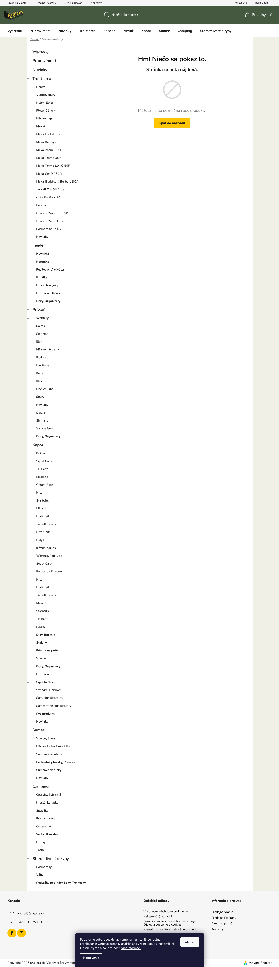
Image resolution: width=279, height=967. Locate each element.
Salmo (40, 326)
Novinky (39, 69)
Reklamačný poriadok (158, 916)
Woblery (42, 318)
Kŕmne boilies (46, 548)
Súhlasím (189, 942)
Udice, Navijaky (47, 285)
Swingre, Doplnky (48, 690)
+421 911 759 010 (30, 922)
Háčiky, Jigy (44, 118)
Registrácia (261, 3)
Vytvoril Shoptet (260, 963)
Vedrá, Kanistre (47, 834)
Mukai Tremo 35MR (50, 158)
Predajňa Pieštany (45, 3)
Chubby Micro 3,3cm (50, 221)
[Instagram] (21, 933)
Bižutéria (42, 674)
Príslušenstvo (45, 818)
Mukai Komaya (46, 142)
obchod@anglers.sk (30, 913)
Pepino (41, 205)
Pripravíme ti (44, 60)
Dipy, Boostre (45, 635)
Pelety (40, 627)
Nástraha (42, 262)
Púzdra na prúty (47, 650)
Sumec (38, 730)
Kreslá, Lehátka (47, 803)
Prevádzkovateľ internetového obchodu (170, 929)
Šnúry (40, 397)
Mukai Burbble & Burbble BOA (57, 182)
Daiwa (40, 87)
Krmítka (42, 277)
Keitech (41, 373)
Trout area (41, 78)
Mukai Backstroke (48, 134)
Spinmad (42, 334)
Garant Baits (44, 485)
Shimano (42, 420)
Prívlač (38, 309)
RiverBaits (43, 532)
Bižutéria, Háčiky (48, 293)
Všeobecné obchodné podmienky (166, 911)
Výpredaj (40, 51)
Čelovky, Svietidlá (48, 795)
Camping (40, 786)
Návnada (42, 254)
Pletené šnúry (46, 110)
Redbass (42, 357)
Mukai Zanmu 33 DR (50, 150)
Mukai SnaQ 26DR (49, 174)
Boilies (41, 453)
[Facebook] (11, 933)
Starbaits (42, 501)
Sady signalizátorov (49, 698)
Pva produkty (45, 714)
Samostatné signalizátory (53, 706)
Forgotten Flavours (49, 571)
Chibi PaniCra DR (48, 197)
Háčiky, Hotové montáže (53, 746)
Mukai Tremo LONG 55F (53, 166)
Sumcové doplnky (48, 770)
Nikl (39, 492)
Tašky (40, 850)
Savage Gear (45, 428)
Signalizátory (45, 682)
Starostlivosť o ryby (50, 858)
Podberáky (44, 867)
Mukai (40, 126)
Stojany (41, 643)
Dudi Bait (42, 516)
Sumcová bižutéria (49, 754)
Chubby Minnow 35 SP (52, 213)
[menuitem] (15, 30)
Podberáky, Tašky (48, 229)
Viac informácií (131, 948)
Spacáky (42, 811)
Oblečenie (43, 826)
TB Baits (42, 469)
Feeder (38, 245)
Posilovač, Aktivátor (50, 269)
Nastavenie (91, 958)
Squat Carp (44, 461)
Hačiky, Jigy (44, 389)
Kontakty (96, 3)
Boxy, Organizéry (48, 301)
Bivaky (41, 842)
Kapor (37, 445)
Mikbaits (42, 477)
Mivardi (41, 508)
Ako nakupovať (73, 3)
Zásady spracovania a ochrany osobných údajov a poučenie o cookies (170, 923)
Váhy (39, 875)
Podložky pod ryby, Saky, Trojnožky (61, 883)
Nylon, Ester (44, 103)
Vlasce (41, 658)
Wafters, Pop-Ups (49, 556)
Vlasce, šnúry (45, 95)
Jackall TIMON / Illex (51, 189)
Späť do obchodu (172, 123)
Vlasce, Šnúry (46, 738)
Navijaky (42, 237)
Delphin (41, 540)
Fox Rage (42, 365)
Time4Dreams (46, 524)
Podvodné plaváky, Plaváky (55, 762)
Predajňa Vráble (16, 3)
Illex (39, 342)
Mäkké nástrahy (47, 349)
